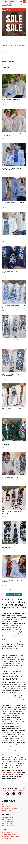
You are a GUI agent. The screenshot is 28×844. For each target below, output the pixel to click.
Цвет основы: (6, 68)
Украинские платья (7, 823)
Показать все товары (14, 594)
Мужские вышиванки (8, 819)
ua (21, 1)
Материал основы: (8, 62)
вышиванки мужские (8, 719)
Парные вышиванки (8, 821)
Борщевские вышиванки (9, 834)
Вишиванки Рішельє (8, 838)
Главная (4, 40)
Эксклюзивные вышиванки (10, 808)
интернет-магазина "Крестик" (12, 772)
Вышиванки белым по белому (11, 836)
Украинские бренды (8, 825)
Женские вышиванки (8, 817)
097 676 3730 (5, 1)
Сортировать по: (7, 56)
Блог (3, 804)
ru (25, 1)
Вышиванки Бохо (7, 832)
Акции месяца (6, 806)
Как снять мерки (6, 810)
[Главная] (7, 6)
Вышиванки (12, 40)
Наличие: (5, 50)
